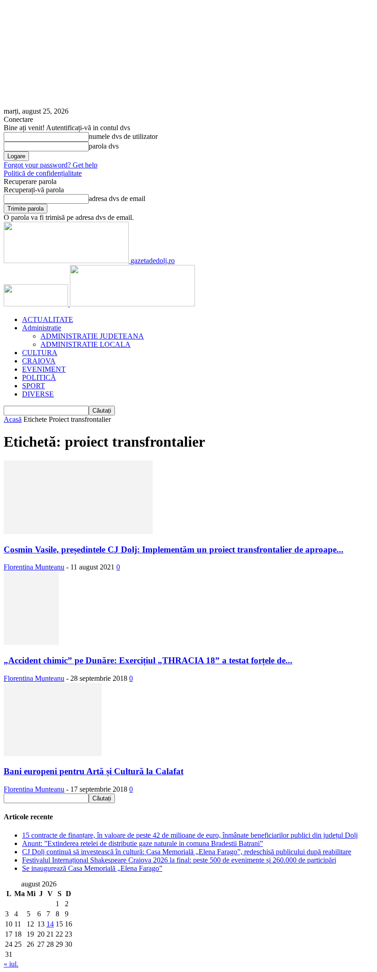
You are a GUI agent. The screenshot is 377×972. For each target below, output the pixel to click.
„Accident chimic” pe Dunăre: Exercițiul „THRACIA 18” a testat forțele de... (148, 660)
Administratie (41, 328)
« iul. (11, 964)
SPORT (33, 386)
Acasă (13, 419)
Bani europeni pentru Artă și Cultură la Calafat (93, 771)
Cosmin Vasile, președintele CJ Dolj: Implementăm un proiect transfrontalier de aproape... (173, 549)
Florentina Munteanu (34, 567)
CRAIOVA (39, 361)
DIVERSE (38, 394)
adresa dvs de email (117, 198)
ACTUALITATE (47, 319)
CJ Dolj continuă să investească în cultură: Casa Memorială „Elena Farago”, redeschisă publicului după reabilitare (186, 852)
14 (50, 924)
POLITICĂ (39, 377)
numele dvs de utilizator (123, 136)
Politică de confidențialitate (43, 173)
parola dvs (104, 146)
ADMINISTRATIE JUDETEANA (92, 336)
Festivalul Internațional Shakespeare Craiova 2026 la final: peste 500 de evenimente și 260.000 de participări (179, 860)
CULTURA (39, 353)
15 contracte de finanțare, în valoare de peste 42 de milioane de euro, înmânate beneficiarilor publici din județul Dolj (190, 835)
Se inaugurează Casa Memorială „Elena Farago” (92, 868)
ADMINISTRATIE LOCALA (85, 344)
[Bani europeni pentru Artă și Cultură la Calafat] (53, 754)
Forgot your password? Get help (50, 165)
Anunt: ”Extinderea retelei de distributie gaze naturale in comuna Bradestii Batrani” (142, 843)
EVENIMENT (44, 369)
